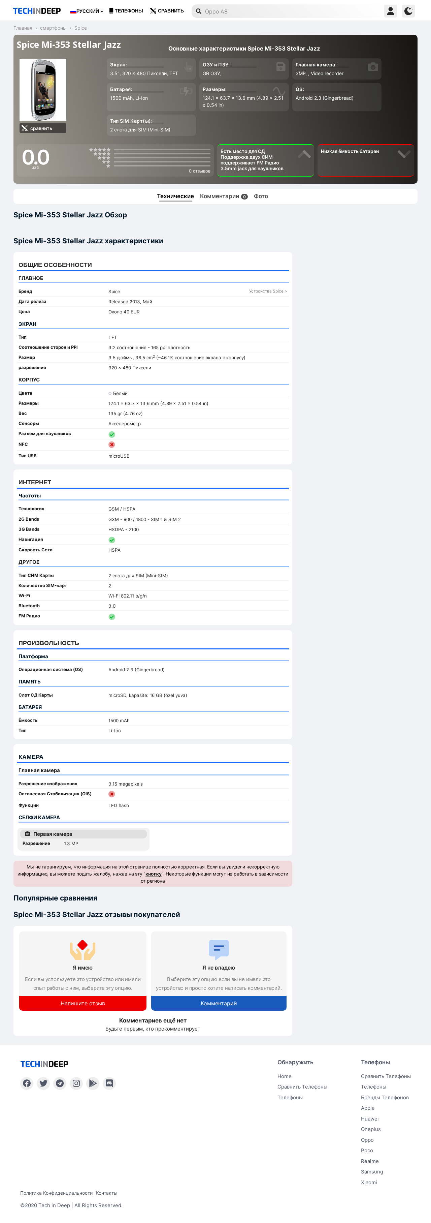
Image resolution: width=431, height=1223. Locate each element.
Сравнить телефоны (302, 1086)
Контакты (107, 1193)
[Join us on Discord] (109, 1083)
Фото (261, 196)
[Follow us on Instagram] (76, 1083)
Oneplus (371, 1129)
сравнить (171, 11)
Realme (370, 1161)
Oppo (367, 1140)
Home (284, 1076)
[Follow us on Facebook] (26, 1083)
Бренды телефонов (385, 1097)
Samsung (372, 1171)
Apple (368, 1108)
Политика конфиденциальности (56, 1193)
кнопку (153, 874)
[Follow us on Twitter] (43, 1083)
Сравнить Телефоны (386, 1076)
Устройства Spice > (268, 291)
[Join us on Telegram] (59, 1083)
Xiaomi (369, 1182)
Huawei (370, 1118)
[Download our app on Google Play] (92, 1083)
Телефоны (129, 11)
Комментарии (223, 196)
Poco (367, 1150)
